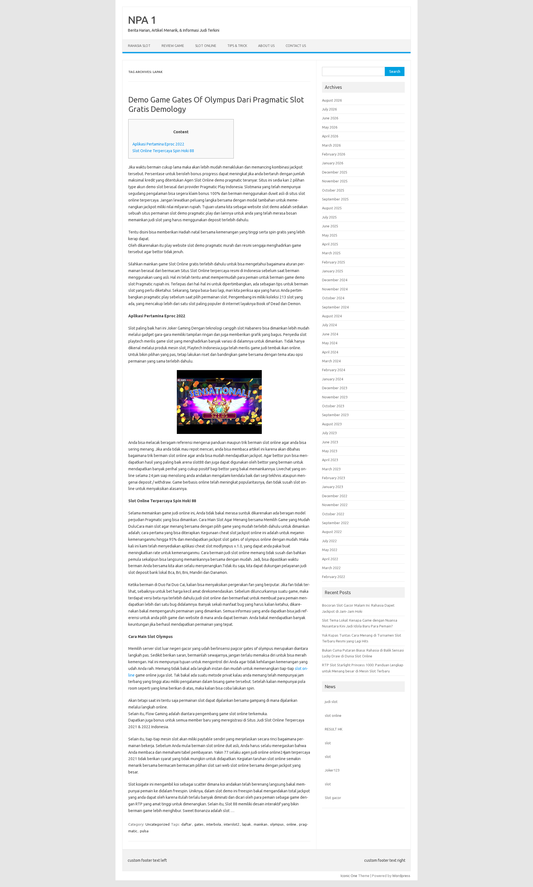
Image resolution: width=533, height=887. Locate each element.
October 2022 (333, 514)
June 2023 (330, 442)
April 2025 (330, 244)
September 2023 (335, 415)
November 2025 (335, 181)
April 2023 (330, 460)
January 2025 (332, 271)
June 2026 (330, 118)
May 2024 (329, 343)
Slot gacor (333, 798)
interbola (213, 824)
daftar (186, 824)
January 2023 (332, 487)
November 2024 (335, 289)
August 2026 (332, 100)
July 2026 (329, 109)
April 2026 (330, 136)
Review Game (173, 45)
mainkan (260, 824)
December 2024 (334, 280)
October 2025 (333, 190)
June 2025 (330, 226)
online (291, 824)
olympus (277, 824)
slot (328, 743)
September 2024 (335, 307)
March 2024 (331, 361)
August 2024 (332, 316)
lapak (246, 824)
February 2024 (333, 370)
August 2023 (332, 424)
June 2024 (330, 334)
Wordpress (401, 876)
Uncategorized (157, 824)
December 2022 (334, 496)
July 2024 (329, 325)
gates (198, 824)
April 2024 (330, 352)
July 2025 (329, 217)
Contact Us (296, 45)
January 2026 (332, 163)
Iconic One (349, 876)
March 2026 (331, 145)
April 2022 (330, 559)
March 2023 (331, 469)
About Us (266, 45)
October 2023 (333, 406)
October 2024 (333, 298)
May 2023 (329, 451)
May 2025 (329, 235)
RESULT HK (334, 729)
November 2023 (335, 397)
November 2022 (335, 505)
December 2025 (334, 172)
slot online (333, 715)
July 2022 (329, 541)
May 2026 (329, 127)
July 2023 (329, 433)
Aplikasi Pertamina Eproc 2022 (158, 144)
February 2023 (333, 478)
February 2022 (333, 577)
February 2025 (333, 262)
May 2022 (329, 550)
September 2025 (335, 199)
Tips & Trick (237, 45)
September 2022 (335, 523)
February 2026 (333, 154)
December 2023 (334, 388)
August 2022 (332, 532)
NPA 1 (142, 20)
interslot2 (231, 824)
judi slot (331, 701)
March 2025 (331, 253)
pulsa (144, 831)
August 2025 (332, 208)
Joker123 (332, 770)
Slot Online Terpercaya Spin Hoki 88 (163, 151)
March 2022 (331, 568)
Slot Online (205, 45)
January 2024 (332, 379)
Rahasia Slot (139, 45)
